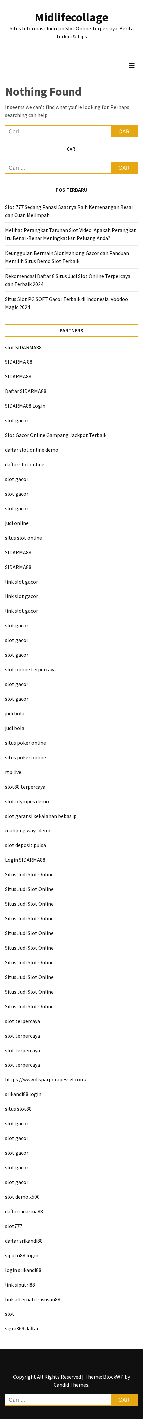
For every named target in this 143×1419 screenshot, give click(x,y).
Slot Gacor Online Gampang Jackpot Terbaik (55, 435)
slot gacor (16, 420)
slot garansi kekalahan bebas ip (41, 816)
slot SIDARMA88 (23, 347)
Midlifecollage (71, 17)
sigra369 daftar (22, 1328)
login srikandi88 (23, 1270)
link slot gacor (21, 581)
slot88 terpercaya (25, 786)
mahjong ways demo (28, 830)
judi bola (14, 713)
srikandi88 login (23, 1094)
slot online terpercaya (30, 669)
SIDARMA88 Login (25, 405)
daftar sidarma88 (24, 1211)
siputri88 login (21, 1255)
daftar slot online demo (31, 449)
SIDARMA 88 (18, 361)
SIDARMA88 (18, 376)
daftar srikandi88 (24, 1240)
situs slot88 (18, 1108)
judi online (17, 523)
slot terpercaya (22, 1021)
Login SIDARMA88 (25, 859)
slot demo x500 (22, 1196)
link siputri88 (20, 1284)
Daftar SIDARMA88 (25, 391)
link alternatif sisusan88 (32, 1299)
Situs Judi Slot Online (29, 874)
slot (9, 1313)
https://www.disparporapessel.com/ (46, 1079)
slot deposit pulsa (25, 845)
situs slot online (23, 537)
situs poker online (25, 742)
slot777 (13, 1226)
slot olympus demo (27, 801)
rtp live (13, 772)
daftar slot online (24, 464)
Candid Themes (71, 1384)
